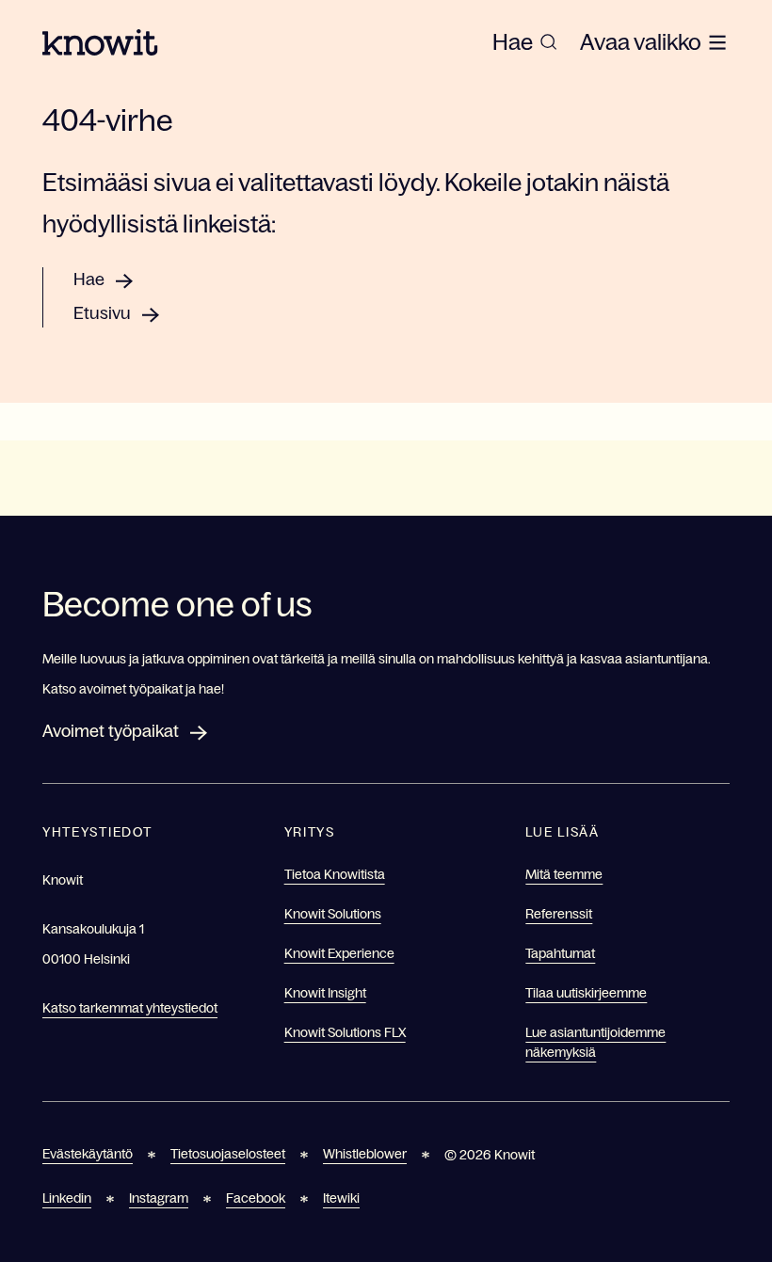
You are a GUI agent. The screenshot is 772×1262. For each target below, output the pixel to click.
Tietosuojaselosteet (227, 1153)
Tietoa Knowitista (334, 874)
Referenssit (558, 913)
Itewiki (341, 1198)
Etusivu (102, 313)
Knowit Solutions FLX (345, 1032)
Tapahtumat (560, 953)
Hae (89, 279)
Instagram (158, 1198)
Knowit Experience (339, 953)
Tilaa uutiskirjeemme (586, 992)
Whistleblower (365, 1153)
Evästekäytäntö (87, 1153)
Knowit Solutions (332, 913)
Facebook (255, 1198)
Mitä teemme (564, 874)
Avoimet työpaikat (110, 731)
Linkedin (66, 1198)
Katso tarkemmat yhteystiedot (129, 1007)
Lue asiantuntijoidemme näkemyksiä (595, 1042)
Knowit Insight (325, 992)
